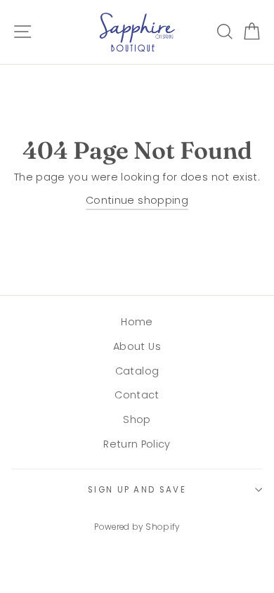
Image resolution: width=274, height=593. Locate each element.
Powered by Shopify (137, 527)
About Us (137, 346)
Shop (136, 419)
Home (136, 322)
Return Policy (137, 444)
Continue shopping (137, 200)
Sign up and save (137, 489)
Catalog (137, 371)
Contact (137, 395)
